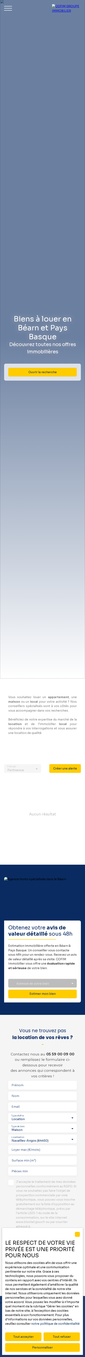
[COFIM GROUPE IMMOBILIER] (66, 8)
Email (16, 1107)
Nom (15, 1096)
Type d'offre (17, 1115)
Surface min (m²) (24, 1160)
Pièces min (20, 1171)
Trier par (11, 766)
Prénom (18, 1085)
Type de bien (18, 1126)
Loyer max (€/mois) (26, 1150)
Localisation (17, 1137)
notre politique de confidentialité (55, 1324)
